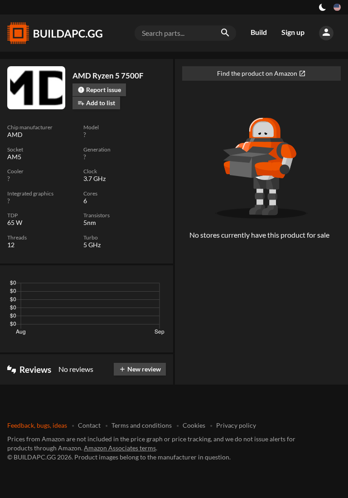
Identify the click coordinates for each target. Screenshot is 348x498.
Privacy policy (236, 425)
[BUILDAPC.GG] (54, 33)
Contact (89, 425)
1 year (130, 285)
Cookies (194, 425)
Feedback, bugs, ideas (37, 425)
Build (259, 32)
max (155, 285)
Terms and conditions (141, 425)
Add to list (96, 103)
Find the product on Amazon (261, 73)
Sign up (292, 32)
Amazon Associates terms (120, 448)
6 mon (103, 285)
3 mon (76, 285)
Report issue (99, 89)
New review (140, 369)
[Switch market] (337, 7)
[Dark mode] (322, 7)
